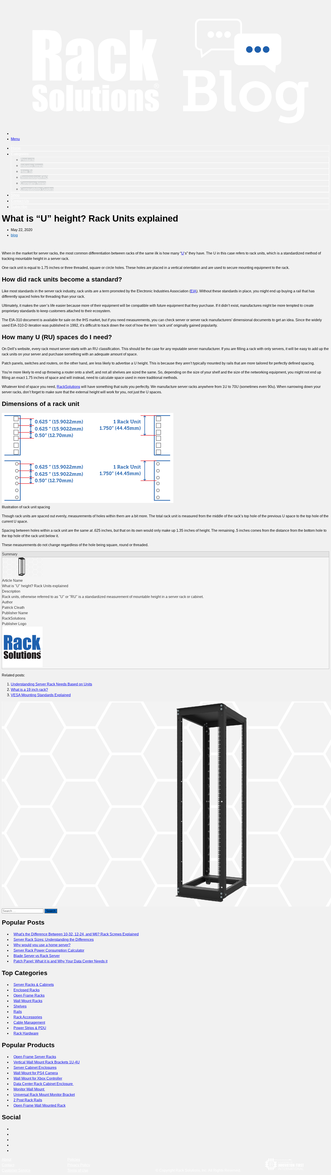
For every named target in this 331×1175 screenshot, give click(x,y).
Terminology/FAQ (34, 177)
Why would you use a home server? (42, 945)
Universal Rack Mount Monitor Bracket (44, 1095)
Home (16, 148)
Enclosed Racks (27, 990)
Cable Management (29, 1022)
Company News (33, 183)
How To (26, 171)
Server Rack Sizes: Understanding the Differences (54, 939)
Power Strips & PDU (30, 1028)
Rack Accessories (28, 1017)
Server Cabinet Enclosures (35, 1068)
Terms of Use (77, 1170)
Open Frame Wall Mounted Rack (40, 1105)
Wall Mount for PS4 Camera (36, 1073)
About (6, 1159)
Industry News (31, 165)
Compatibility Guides (37, 189)
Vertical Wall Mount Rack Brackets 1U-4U (47, 1062)
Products (27, 160)
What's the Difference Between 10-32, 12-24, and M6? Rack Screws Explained (76, 934)
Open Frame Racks (29, 995)
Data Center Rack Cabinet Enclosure (44, 1084)
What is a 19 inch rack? (29, 690)
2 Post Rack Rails (28, 1100)
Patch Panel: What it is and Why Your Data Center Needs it (60, 961)
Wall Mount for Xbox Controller (38, 1078)
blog (14, 235)
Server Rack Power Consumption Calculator (49, 950)
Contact (8, 1165)
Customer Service (16, 1170)
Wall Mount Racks (28, 1001)
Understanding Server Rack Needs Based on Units (51, 684)
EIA (193, 291)
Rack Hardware (26, 1033)
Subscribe (19, 207)
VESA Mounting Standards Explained (41, 695)
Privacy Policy (78, 1165)
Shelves (20, 1006)
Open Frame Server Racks (35, 1057)
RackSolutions (68, 387)
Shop (15, 195)
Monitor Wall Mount (29, 1089)
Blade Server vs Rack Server (37, 956)
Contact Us (20, 201)
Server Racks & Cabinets (34, 985)
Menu (15, 139)
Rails (18, 1012)
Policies (73, 1159)
